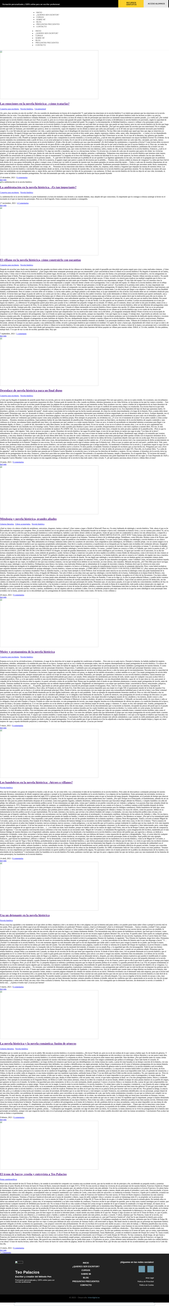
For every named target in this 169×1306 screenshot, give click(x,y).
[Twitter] (150, 1269)
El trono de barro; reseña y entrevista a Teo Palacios (33, 1174)
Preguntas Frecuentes (48, 24)
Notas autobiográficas (8, 1179)
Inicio (38, 31)
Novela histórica (26, 109)
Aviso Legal (150, 1278)
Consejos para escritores (9, 109)
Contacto (41, 27)
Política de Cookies (146, 1285)
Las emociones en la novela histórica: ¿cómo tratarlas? (35, 103)
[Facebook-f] (142, 1269)
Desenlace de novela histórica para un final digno (31, 390)
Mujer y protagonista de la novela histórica (27, 651)
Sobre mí (40, 38)
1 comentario (21, 334)
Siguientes (7, 1252)
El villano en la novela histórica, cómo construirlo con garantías (40, 260)
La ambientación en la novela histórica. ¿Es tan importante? (38, 187)
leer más (3, 180)
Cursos (39, 36)
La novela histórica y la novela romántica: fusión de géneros (38, 1043)
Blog (38, 40)
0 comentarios (22, 177)
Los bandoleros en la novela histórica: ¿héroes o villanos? (36, 782)
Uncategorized (40, 109)
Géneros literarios (7, 524)
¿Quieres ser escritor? (47, 15)
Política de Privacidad (146, 1281)
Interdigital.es (94, 1298)
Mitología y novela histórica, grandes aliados (28, 518)
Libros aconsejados (22, 524)
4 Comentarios (23, 203)
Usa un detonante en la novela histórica (25, 915)
